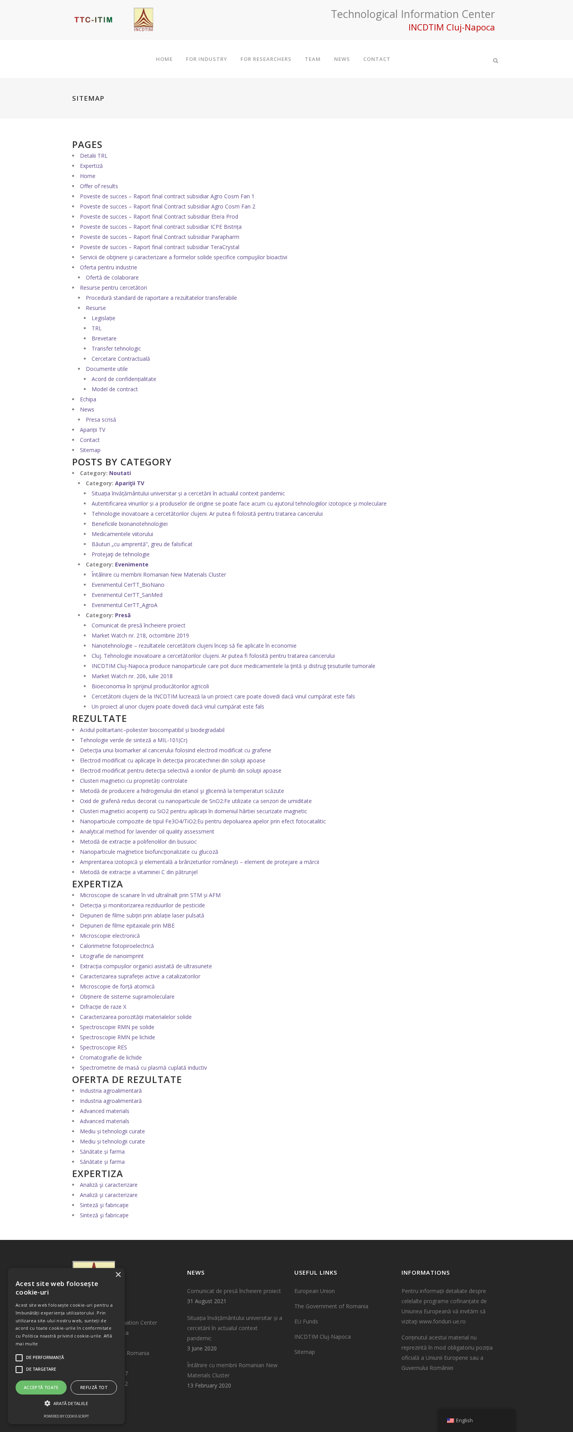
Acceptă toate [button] (41, 1387)
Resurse (96, 308)
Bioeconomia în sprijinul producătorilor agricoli (150, 686)
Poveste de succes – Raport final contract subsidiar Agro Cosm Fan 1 (167, 196)
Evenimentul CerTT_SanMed (127, 594)
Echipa (88, 399)
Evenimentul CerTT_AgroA (124, 605)
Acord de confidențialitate (124, 379)
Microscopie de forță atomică (117, 986)
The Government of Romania (331, 1306)
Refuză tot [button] (93, 1387)
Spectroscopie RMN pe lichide (117, 1037)
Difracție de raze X (103, 1006)
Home (88, 176)
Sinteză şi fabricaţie (104, 1205)
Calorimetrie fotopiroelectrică (117, 945)
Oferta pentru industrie (108, 267)
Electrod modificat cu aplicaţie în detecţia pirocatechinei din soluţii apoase (172, 760)
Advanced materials (104, 1111)
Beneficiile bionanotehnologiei (130, 523)
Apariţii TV (129, 483)
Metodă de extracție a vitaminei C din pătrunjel (139, 872)
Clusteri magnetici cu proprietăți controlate (133, 780)
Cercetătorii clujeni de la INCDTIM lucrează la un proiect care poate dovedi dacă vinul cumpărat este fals (223, 696)
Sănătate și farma (102, 1151)
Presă (123, 615)
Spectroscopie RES (103, 1047)
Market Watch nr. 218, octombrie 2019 (140, 635)
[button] (66, 1403)
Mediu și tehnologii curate (112, 1131)
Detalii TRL (94, 155)
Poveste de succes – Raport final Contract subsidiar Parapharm (159, 236)
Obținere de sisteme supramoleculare (127, 996)
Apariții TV (92, 429)
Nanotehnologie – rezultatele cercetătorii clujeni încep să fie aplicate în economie (194, 645)
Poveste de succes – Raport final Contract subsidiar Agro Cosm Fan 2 (167, 206)
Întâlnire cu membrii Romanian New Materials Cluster (159, 574)
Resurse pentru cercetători (113, 287)
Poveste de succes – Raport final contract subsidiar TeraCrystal (159, 247)
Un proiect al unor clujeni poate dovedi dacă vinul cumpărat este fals (178, 706)
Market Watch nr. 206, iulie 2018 (132, 676)
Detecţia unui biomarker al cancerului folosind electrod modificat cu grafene (175, 750)
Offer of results (99, 186)
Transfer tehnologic (116, 348)
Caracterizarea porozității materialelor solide (136, 1017)
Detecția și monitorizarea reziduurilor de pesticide (142, 905)
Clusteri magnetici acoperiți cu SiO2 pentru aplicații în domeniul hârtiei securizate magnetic (193, 811)
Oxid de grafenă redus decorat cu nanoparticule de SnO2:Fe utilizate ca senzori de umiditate (196, 801)
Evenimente (132, 564)
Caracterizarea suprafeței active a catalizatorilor (140, 976)
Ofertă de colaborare (112, 277)
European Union (314, 1291)
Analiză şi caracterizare (109, 1184)
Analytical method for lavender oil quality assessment (147, 831)
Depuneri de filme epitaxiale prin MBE (127, 925)
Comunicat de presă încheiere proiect (139, 625)
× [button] (118, 1275)
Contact (90, 439)
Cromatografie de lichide (111, 1057)
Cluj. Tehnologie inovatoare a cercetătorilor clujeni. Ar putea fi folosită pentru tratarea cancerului (213, 655)
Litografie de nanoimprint (112, 956)
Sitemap (90, 450)
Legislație (103, 318)
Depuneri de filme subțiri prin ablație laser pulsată (142, 915)
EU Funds (306, 1321)
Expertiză (91, 165)
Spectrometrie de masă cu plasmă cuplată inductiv (143, 1067)
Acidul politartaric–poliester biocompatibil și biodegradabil (152, 730)
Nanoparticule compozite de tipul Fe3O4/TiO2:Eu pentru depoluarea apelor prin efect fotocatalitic (203, 821)
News (87, 409)
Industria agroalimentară (111, 1090)
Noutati (120, 473)
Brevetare (104, 338)
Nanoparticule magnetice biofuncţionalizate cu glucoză (149, 851)
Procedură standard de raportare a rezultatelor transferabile (161, 297)
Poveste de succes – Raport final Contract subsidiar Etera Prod (159, 216)
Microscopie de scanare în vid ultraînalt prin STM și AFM (150, 895)
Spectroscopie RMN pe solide (117, 1027)
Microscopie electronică (110, 935)
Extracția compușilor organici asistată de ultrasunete (146, 966)
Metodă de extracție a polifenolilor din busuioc (138, 841)
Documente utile (107, 368)
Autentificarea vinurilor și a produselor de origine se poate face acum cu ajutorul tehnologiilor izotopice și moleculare (239, 503)
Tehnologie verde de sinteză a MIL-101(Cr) (133, 740)
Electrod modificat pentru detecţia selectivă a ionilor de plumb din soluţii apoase (180, 770)
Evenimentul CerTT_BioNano (128, 584)
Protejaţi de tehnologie (121, 554)
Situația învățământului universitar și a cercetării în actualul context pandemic (188, 493)
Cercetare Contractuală (121, 358)
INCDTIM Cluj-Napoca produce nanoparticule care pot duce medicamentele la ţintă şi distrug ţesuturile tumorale (233, 666)
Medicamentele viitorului (122, 534)
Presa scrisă (101, 419)
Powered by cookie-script (66, 1416)
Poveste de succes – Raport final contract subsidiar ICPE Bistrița (161, 226)
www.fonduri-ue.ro (442, 1321)
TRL (97, 328)
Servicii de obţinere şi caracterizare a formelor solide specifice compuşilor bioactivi (183, 257)
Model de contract (115, 389)
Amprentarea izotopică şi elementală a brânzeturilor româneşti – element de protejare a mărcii (199, 862)
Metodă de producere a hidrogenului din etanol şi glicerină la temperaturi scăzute (182, 790)
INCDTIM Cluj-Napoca (322, 1336)
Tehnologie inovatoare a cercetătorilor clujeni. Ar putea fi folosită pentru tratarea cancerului (207, 513)
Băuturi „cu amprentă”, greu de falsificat (142, 544)
